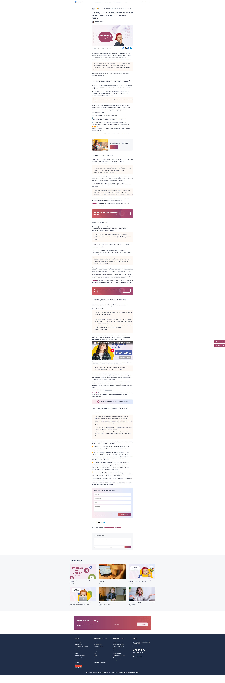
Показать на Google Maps (138, 645)
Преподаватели (97, 648)
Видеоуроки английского (118, 657)
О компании (96, 642)
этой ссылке (108, 390)
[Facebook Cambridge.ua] (136, 650)
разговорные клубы (120, 274)
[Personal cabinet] (145, 2)
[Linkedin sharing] (128, 48)
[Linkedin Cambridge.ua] (141, 650)
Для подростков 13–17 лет (118, 646)
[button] (92, 522)
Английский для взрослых (118, 644)
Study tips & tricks (118, 527)
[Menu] (149, 2)
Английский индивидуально (119, 655)
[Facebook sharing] (123, 48)
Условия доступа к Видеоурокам (81, 646)
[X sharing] (126, 48)
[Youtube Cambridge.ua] (144, 650)
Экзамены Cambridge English (100, 662)
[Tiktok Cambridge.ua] (133, 650)
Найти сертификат (78, 648)
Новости (95, 655)
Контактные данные (98, 644)
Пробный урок (117, 2)
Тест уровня (108, 2)
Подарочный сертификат (80, 655)
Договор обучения (78, 644)
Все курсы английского (118, 642)
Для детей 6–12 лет (117, 648)
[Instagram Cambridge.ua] (139, 650)
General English (106, 527)
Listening (112, 527)
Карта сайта (77, 662)
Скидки (76, 653)
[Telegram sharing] (131, 48)
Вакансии (96, 657)
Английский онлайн (117, 653)
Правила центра (78, 642)
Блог (95, 653)
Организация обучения (98, 646)
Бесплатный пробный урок (80, 657)
